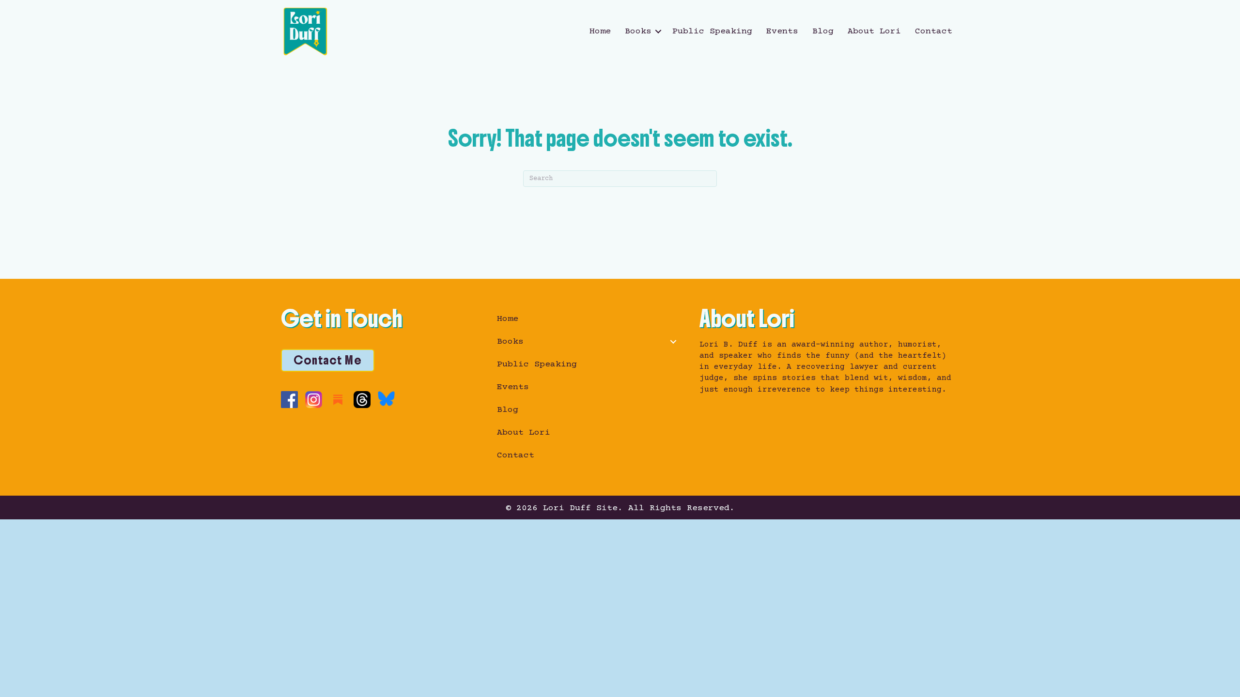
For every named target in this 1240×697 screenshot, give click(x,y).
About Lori (874, 31)
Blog (823, 31)
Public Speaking (712, 31)
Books (638, 31)
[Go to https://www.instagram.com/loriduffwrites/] (313, 399)
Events (782, 31)
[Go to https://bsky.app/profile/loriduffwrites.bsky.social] (386, 398)
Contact (933, 31)
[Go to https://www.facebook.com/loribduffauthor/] (289, 399)
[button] (658, 31)
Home (600, 31)
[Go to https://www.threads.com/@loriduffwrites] (362, 399)
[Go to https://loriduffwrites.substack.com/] (337, 399)
